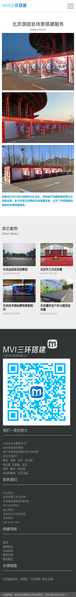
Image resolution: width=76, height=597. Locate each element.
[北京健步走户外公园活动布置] (56, 290)
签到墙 (16, 464)
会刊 (24, 464)
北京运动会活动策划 (15, 269)
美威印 (24, 579)
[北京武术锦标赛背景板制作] (19, 290)
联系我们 (8, 559)
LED (20, 460)
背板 (12, 460)
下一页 (68, 272)
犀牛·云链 (47, 579)
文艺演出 (23, 472)
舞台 (5, 460)
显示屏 (29, 460)
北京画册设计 (10, 579)
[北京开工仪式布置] (56, 254)
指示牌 (7, 464)
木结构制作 (9, 472)
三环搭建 (35, 579)
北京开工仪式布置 (51, 269)
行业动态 (8, 550)
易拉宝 (21, 468)
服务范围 (8, 554)
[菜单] (68, 6)
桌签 (5, 468)
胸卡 (12, 468)
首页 (5, 542)
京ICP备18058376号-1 (55, 594)
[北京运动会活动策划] (19, 254)
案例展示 (8, 546)
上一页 (8, 272)
